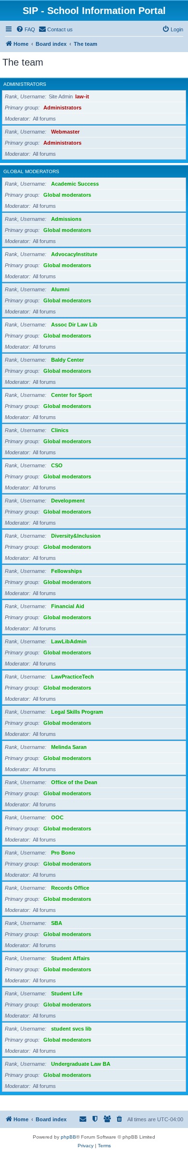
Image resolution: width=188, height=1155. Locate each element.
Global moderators (31, 171)
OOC (57, 817)
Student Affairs (70, 958)
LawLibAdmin (69, 641)
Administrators (24, 84)
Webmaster (65, 132)
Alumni (60, 289)
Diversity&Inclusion (76, 536)
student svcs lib (71, 1029)
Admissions (66, 219)
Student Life (66, 993)
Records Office (70, 888)
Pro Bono (63, 853)
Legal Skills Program (77, 712)
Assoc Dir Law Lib (74, 324)
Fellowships (66, 571)
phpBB (68, 1137)
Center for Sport (71, 395)
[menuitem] (25, 29)
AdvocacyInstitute (74, 254)
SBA (56, 923)
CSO (57, 465)
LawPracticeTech (72, 676)
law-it (82, 96)
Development (68, 500)
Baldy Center (67, 360)
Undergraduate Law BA (80, 1064)
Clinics (59, 430)
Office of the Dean (74, 782)
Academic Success (75, 184)
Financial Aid (67, 606)
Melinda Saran (69, 747)
